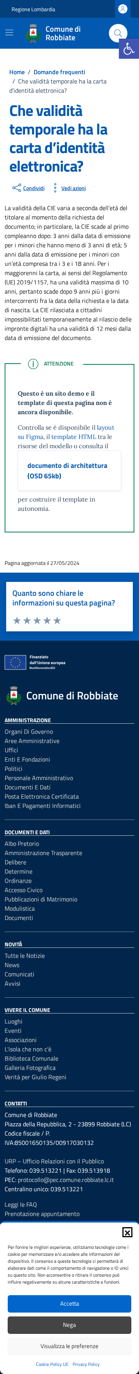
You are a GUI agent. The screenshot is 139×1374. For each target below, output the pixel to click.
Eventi (13, 1030)
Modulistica (20, 908)
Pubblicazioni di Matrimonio (41, 899)
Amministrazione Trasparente (43, 852)
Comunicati (19, 974)
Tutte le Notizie (25, 955)
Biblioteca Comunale (31, 1058)
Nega (69, 1324)
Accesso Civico (23, 889)
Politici (13, 768)
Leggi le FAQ (21, 1204)
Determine (18, 871)
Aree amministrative (32, 740)
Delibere (15, 862)
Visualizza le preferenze (69, 1346)
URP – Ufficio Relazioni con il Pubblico (54, 1161)
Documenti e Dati (28, 787)
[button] (129, 49)
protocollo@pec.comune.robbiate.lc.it (66, 1179)
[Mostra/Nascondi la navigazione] (9, 32)
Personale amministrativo (39, 777)
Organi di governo (29, 731)
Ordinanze (18, 880)
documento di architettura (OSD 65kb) (67, 470)
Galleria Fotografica (30, 1067)
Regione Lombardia (33, 9)
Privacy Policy (86, 1364)
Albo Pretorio (22, 843)
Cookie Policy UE (52, 1364)
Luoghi (13, 1021)
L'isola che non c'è (28, 1049)
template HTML (73, 436)
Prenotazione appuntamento (42, 1213)
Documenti (19, 917)
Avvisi (12, 983)
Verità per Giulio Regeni (35, 1077)
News (12, 964)
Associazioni (21, 1039)
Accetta (69, 1303)
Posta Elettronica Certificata (42, 796)
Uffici (11, 750)
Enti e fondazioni (27, 759)
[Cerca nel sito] (118, 33)
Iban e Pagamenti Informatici (43, 805)
